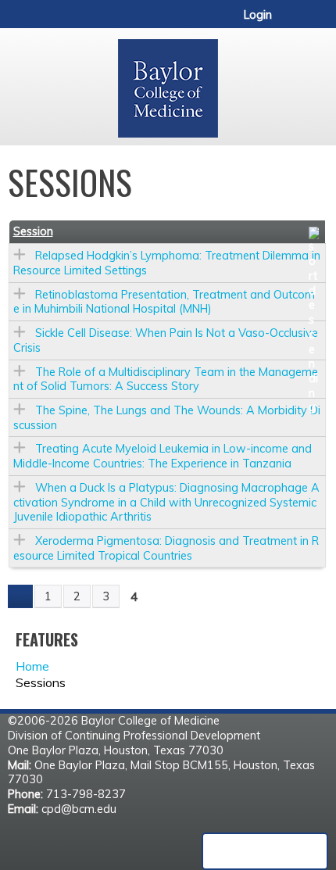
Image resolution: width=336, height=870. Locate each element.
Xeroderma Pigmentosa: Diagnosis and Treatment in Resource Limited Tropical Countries (166, 548)
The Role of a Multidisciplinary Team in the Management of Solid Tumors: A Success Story (165, 379)
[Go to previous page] (20, 596)
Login (258, 14)
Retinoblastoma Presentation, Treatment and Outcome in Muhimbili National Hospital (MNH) (164, 302)
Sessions (41, 682)
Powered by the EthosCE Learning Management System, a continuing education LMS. (265, 851)
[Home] (168, 83)
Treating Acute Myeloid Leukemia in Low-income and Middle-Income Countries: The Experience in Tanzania (162, 456)
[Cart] (290, 22)
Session (33, 231)
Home (32, 666)
